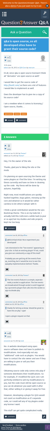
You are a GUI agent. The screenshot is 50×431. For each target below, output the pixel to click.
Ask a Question (21, 32)
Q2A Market (17, 427)
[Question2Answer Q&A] (25, 22)
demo (13, 6)
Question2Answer (16, 429)
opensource (8, 114)
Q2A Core (22, 67)
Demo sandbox (21, 425)
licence (24, 114)
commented (8, 235)
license (17, 114)
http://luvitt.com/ (12, 85)
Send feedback (8, 425)
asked (6, 67)
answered (7, 153)
